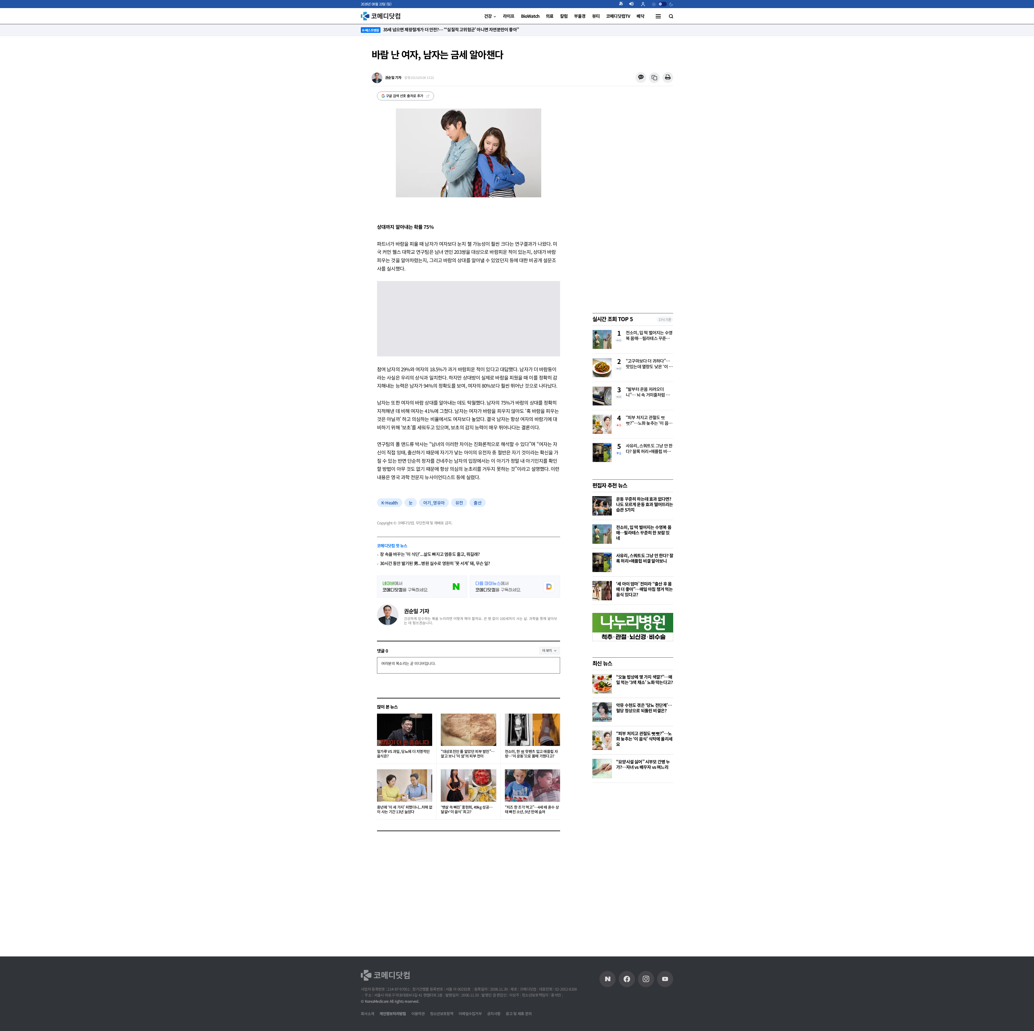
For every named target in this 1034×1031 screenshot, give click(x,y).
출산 (477, 502)
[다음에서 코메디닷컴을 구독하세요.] (515, 587)
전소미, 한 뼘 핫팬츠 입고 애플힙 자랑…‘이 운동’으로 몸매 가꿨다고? (531, 754)
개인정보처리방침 (392, 1013)
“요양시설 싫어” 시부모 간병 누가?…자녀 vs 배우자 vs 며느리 (643, 764)
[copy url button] (654, 78)
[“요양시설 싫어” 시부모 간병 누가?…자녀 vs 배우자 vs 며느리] (602, 768)
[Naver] (607, 979)
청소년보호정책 (441, 1013)
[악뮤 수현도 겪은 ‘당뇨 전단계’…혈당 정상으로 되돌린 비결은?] (602, 712)
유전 (459, 502)
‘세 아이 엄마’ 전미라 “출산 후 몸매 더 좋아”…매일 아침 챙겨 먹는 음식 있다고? (644, 589)
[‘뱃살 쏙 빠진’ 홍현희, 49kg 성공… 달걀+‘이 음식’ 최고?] (468, 785)
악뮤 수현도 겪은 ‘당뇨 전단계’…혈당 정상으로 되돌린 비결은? (644, 708)
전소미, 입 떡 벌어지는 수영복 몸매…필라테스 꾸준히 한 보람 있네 (649, 336)
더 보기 (547, 650)
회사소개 (367, 1013)
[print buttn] (667, 77)
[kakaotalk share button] (641, 77)
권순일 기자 (416, 611)
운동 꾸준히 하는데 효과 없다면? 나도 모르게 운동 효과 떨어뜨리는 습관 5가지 (644, 504)
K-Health (389, 502)
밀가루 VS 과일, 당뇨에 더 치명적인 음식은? (403, 754)
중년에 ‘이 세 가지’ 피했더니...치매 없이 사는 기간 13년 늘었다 (404, 809)
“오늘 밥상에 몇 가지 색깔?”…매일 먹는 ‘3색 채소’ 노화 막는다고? (644, 679)
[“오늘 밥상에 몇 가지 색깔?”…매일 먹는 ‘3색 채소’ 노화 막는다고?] (602, 683)
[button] (623, 4)
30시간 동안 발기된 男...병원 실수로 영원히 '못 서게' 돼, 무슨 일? (435, 563)
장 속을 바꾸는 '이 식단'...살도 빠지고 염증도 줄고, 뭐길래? (430, 554)
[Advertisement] (632, 871)
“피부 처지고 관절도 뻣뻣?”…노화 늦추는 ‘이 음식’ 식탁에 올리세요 (647, 420)
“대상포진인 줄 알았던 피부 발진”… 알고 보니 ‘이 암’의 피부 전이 (467, 754)
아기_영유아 (434, 502)
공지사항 (493, 1013)
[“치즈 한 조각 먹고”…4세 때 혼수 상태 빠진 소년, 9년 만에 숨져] (532, 785)
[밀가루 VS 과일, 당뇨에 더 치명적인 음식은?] (404, 730)
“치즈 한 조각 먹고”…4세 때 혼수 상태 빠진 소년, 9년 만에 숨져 (532, 809)
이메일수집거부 (470, 1013)
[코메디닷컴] (627, 979)
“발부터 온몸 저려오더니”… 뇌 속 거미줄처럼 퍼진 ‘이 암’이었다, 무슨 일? (648, 392)
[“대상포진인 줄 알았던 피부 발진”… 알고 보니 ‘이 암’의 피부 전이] (468, 730)
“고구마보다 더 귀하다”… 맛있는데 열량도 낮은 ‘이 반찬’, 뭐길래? (649, 364)
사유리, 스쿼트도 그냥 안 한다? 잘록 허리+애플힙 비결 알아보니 (649, 449)
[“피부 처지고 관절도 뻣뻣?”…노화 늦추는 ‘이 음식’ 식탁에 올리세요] (602, 740)
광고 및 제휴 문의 (519, 1013)
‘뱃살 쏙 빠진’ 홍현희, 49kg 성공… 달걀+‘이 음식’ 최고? (466, 809)
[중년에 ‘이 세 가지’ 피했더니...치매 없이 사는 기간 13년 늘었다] (404, 785)
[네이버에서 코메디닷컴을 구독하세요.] (422, 587)
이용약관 (418, 1013)
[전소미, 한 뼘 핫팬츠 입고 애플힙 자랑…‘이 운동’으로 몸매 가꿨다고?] (532, 730)
